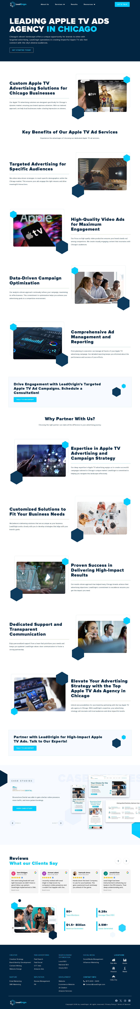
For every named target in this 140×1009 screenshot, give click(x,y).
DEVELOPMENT (65, 977)
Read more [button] (15, 890)
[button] (118, 861)
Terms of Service (123, 1004)
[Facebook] (116, 1001)
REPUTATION (39, 977)
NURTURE (13, 977)
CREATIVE (13, 955)
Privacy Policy (110, 1004)
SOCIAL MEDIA (89, 955)
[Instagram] (125, 1001)
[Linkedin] (129, 1001)
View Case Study (24, 808)
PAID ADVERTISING (41, 955)
